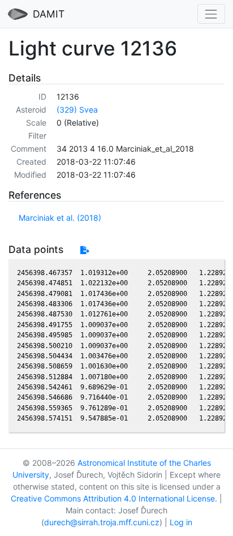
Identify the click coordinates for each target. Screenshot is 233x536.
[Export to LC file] (84, 250)
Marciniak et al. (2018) (60, 217)
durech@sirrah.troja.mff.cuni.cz (101, 522)
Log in (181, 522)
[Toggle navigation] (211, 14)
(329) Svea (77, 109)
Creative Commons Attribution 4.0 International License (113, 498)
